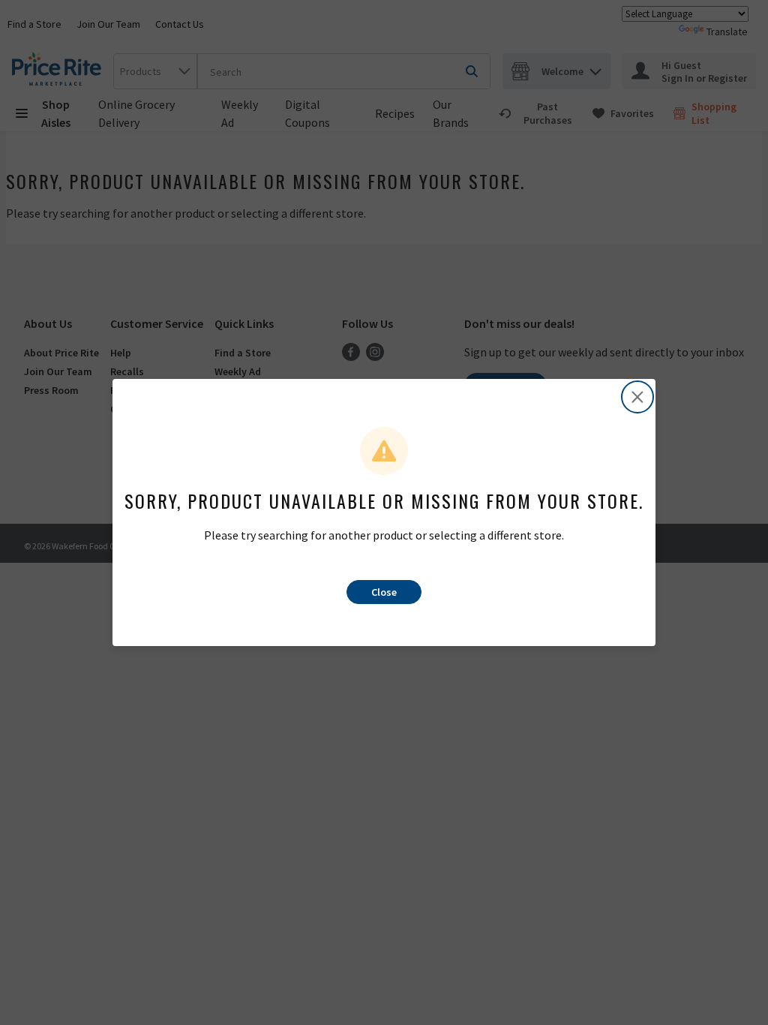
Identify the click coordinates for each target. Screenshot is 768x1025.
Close (384, 592)
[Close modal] (638, 397)
